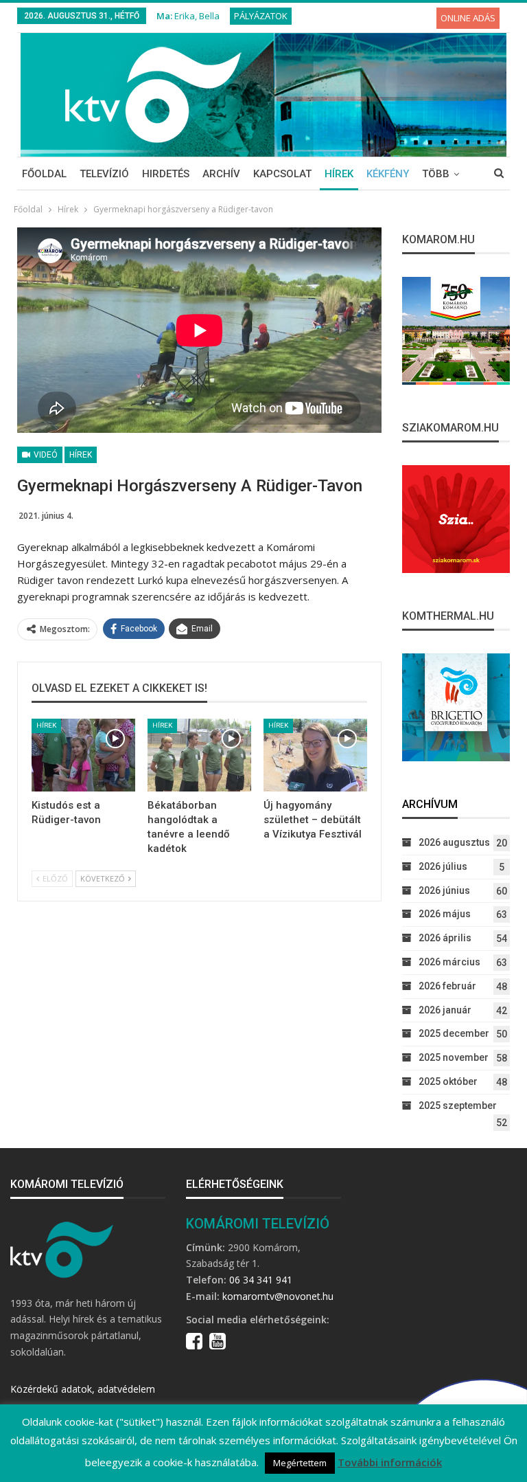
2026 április (445, 937)
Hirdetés (165, 174)
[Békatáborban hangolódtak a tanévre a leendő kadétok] (199, 755)
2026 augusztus (454, 842)
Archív (221, 174)
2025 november (454, 1057)
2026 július (443, 866)
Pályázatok (261, 16)
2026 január (445, 1009)
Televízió (104, 174)
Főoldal (44, 174)
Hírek (339, 174)
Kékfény (387, 174)
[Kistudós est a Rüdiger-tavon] (83, 755)
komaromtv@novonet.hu (277, 1296)
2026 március (449, 961)
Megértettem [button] (300, 1463)
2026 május (445, 913)
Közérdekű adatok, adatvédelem (82, 1388)
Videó (45, 455)
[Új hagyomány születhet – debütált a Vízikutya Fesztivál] (315, 755)
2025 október (448, 1081)
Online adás (468, 18)
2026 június (444, 890)
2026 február (447, 985)
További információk (390, 1462)
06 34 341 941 (260, 1279)
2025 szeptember (458, 1105)
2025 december (454, 1033)
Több (435, 174)
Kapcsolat (282, 174)
